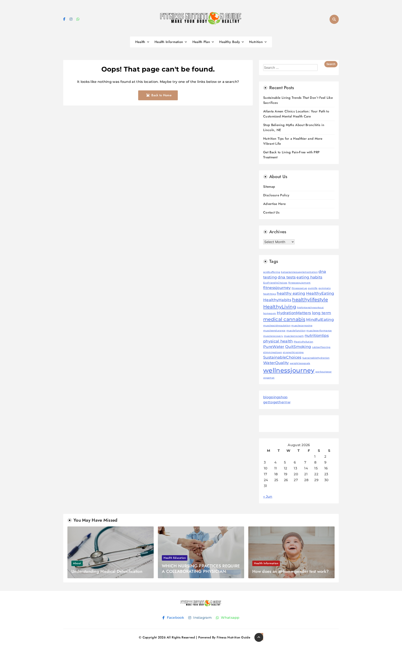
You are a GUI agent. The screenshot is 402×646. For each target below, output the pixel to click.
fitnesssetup (299, 288)
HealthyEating (320, 293)
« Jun (267, 497)
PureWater (273, 346)
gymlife (312, 288)
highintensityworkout (310, 307)
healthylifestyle (310, 299)
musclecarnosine (301, 325)
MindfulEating (320, 319)
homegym (269, 313)
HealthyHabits (277, 300)
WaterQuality (276, 363)
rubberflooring (321, 347)
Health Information (169, 41)
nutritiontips (317, 335)
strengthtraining (293, 352)
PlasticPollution (303, 341)
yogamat (268, 377)
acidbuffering (271, 272)
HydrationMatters (294, 313)
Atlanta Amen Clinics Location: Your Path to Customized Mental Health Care (296, 114)
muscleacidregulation (276, 325)
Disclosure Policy (276, 195)
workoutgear (323, 371)
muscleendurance (274, 330)
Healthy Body (229, 41)
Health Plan (201, 41)
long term (321, 313)
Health (140, 41)
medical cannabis (284, 319)
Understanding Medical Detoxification (106, 571)
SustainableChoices (282, 357)
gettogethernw (276, 402)
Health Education (175, 558)
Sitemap (269, 186)
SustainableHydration (316, 358)
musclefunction (295, 330)
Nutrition (256, 41)
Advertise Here (274, 203)
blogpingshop (275, 397)
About (77, 563)
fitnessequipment (299, 282)
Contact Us (271, 212)
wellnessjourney (288, 370)
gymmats (324, 288)
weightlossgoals (300, 363)
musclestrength (294, 336)
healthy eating (291, 293)
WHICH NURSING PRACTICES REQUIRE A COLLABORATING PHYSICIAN (201, 568)
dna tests (287, 277)
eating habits (309, 277)
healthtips (269, 294)
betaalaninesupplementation (299, 272)
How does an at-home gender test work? (290, 571)
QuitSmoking (298, 346)
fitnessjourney (277, 287)
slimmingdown (272, 352)
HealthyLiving (279, 307)
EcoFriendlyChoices (275, 282)
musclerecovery (273, 336)
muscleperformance (319, 330)
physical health (278, 341)
